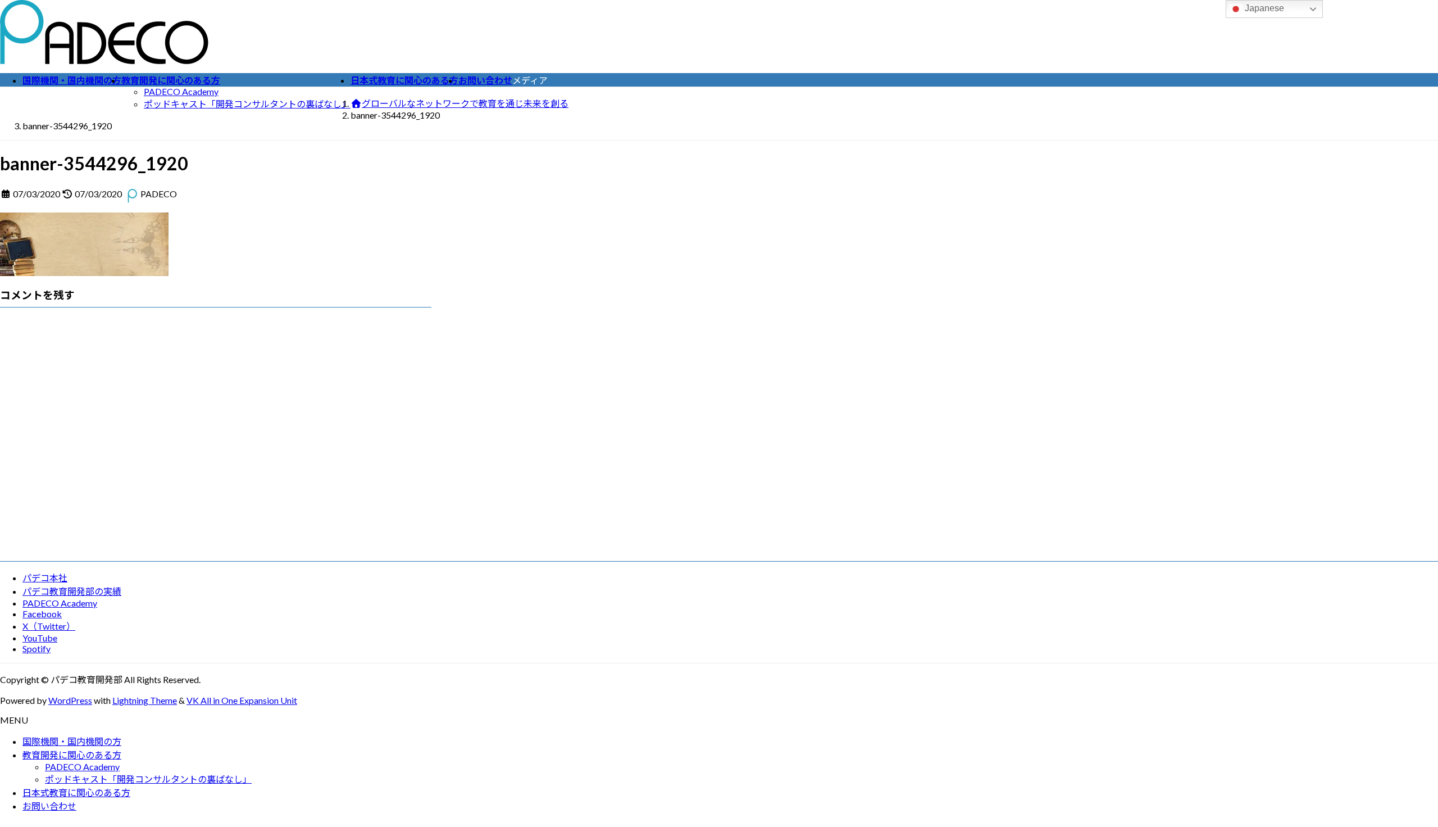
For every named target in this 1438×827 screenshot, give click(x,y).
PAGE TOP (1398, 791)
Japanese (1263, 8)
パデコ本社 (44, 577)
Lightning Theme (144, 700)
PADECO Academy (181, 91)
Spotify (36, 648)
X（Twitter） (48, 626)
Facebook (42, 613)
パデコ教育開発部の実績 (71, 591)
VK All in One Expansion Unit (241, 700)
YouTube (39, 637)
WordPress (70, 700)
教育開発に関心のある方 (71, 754)
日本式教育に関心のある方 (76, 792)
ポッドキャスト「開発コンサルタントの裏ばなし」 (247, 103)
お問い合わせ (49, 806)
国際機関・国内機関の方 (71, 741)
